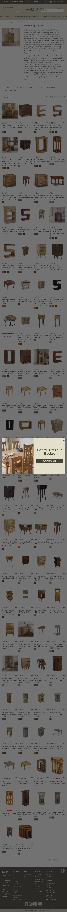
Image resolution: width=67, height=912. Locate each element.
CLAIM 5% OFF (49, 461)
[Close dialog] (63, 440)
